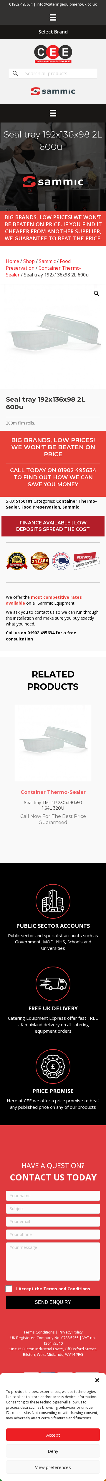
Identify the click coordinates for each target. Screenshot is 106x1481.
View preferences (53, 1467)
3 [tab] (44, 847)
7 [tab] (68, 847)
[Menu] (53, 17)
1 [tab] (32, 847)
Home (12, 261)
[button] (97, 1380)
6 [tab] (62, 847)
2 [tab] (38, 847)
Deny (53, 1451)
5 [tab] (56, 847)
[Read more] (85, 715)
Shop (29, 261)
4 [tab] (50, 847)
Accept (53, 1435)
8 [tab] (74, 847)
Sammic (47, 261)
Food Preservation (40, 507)
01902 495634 (77, 470)
